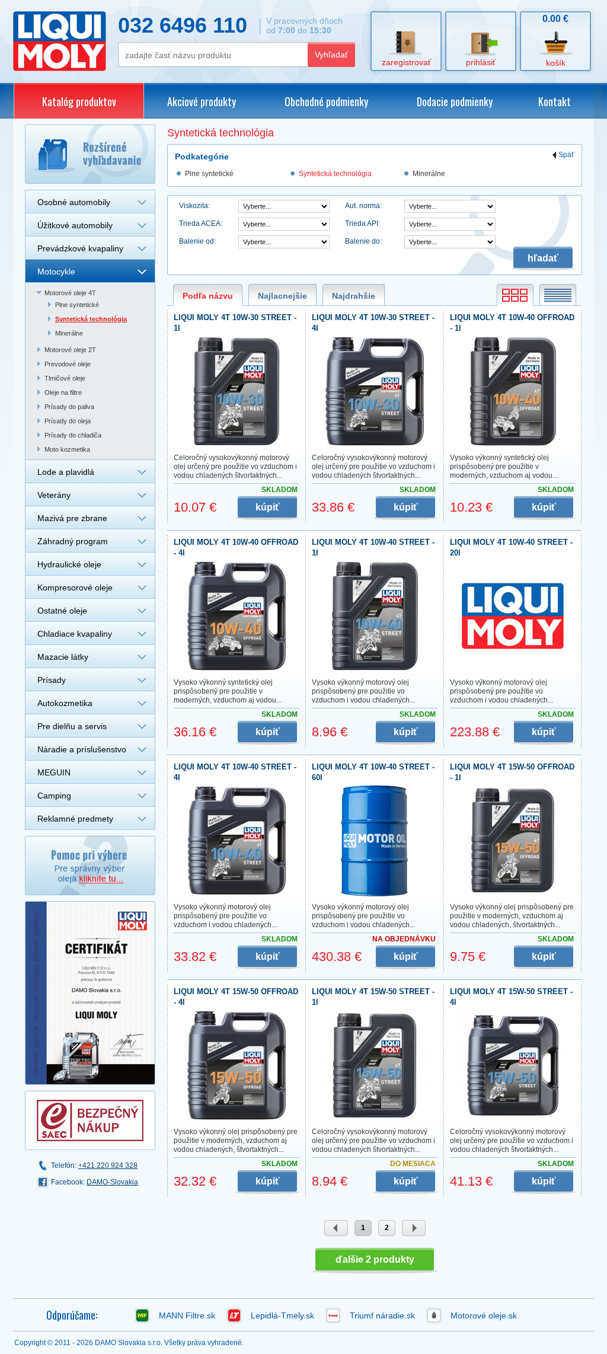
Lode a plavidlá (65, 472)
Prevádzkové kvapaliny (80, 248)
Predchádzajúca (336, 1228)
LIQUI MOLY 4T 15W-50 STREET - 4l (511, 997)
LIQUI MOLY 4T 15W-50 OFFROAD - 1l (512, 772)
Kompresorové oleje (75, 587)
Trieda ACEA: (200, 223)
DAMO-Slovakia (112, 1182)
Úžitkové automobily (75, 225)
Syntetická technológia (91, 318)
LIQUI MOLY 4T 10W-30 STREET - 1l (235, 323)
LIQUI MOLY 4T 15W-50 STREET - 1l (373, 997)
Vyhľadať (331, 54)
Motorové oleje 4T (70, 292)
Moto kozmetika (67, 449)
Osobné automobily (73, 202)
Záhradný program (72, 541)
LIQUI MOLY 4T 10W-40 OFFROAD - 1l (512, 323)
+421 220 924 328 (108, 1165)
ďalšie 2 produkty (375, 1259)
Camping (54, 795)
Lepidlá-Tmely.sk (282, 1315)
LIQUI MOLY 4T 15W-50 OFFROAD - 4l (236, 997)
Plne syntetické (77, 304)
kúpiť (267, 507)
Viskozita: (194, 206)
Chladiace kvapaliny (74, 633)
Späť (566, 155)
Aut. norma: (363, 206)
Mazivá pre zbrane (72, 518)
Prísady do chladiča (72, 435)
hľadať (543, 258)
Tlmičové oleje (64, 378)
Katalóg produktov (79, 101)
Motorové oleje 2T (70, 349)
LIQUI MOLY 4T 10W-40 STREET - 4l (235, 772)
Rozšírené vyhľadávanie (90, 154)
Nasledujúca (414, 1228)
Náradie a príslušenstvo (81, 749)
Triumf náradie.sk (382, 1315)
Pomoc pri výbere (90, 865)
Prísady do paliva (69, 406)
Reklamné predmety (75, 818)
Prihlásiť (481, 62)
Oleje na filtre (63, 392)
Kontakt (554, 101)
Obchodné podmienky (326, 101)
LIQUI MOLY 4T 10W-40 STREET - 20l (511, 547)
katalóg (515, 295)
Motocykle (56, 271)
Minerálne (69, 333)
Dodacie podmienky (455, 101)
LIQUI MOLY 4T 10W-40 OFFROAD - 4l (236, 547)
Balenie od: (197, 241)
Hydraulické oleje (69, 564)
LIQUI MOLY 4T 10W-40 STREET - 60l (373, 772)
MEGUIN (54, 772)
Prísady (51, 680)
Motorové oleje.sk (484, 1315)
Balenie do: (363, 241)
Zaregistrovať (406, 62)
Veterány (54, 495)
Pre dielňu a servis (72, 726)
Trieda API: (362, 223)
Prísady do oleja (67, 420)
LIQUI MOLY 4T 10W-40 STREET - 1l (373, 547)
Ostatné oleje (62, 610)
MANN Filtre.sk (187, 1315)
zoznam (557, 295)
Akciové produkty (201, 101)
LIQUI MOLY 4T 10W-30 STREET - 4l (373, 323)
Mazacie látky (62, 657)
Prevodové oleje (67, 364)
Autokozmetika (64, 703)
